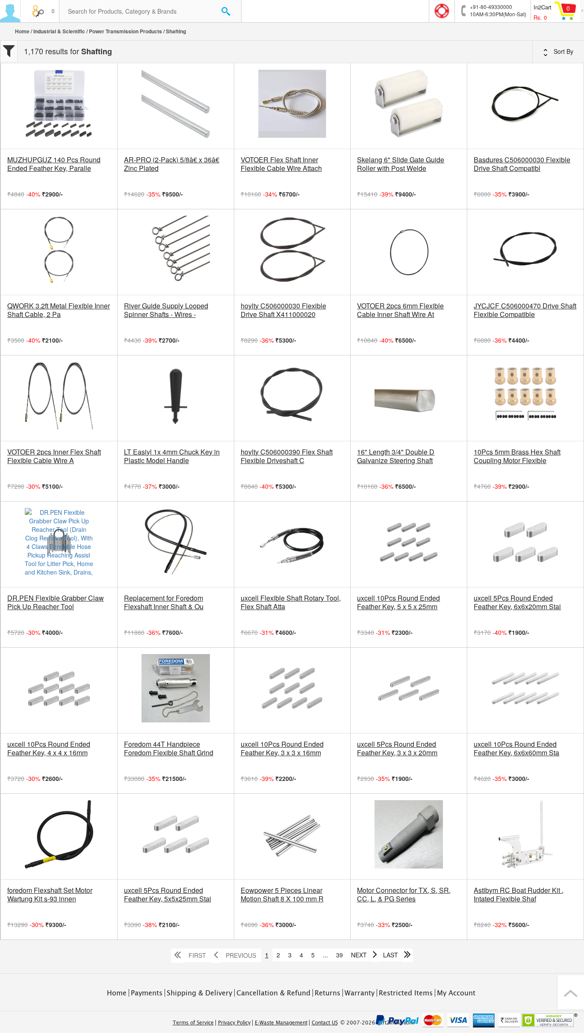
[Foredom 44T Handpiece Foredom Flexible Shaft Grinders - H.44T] (176, 690)
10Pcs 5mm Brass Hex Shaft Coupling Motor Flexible (517, 456)
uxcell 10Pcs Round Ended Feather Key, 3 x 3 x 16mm (282, 748)
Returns (327, 993)
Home (22, 31)
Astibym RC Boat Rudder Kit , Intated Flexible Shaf (518, 894)
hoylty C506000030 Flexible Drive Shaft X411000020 (283, 310)
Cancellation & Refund (273, 993)
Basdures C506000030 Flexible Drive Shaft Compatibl (522, 164)
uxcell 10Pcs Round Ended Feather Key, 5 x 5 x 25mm (398, 602)
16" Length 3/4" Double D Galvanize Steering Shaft (395, 456)
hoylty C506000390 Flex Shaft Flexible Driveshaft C (287, 456)
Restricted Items (406, 993)
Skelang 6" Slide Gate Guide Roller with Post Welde (400, 164)
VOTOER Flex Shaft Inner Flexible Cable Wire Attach (281, 164)
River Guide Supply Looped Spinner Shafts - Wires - (166, 310)
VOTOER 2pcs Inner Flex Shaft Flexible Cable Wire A (54, 456)
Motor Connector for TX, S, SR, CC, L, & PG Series (404, 894)
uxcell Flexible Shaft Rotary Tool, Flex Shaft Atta (291, 602)
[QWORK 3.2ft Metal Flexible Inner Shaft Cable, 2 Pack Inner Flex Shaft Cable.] (59, 252)
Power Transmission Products (125, 31)
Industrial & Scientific (59, 31)
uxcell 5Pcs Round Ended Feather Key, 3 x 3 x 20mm (397, 748)
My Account (456, 993)
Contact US (325, 1023)
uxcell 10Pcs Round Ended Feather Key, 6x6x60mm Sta (516, 748)
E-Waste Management (281, 1023)
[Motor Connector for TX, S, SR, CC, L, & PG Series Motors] (409, 836)
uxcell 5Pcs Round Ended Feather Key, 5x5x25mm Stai (167, 894)
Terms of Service (193, 1023)
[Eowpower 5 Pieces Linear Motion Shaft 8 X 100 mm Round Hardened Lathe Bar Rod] (292, 836)
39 (339, 955)
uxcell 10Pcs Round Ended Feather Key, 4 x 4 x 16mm (48, 748)
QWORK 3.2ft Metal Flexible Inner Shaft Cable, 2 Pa (58, 310)
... (325, 955)
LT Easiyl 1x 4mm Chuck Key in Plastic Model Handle (172, 456)
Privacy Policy (234, 1023)
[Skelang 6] (409, 106)
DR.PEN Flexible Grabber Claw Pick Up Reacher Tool (55, 602)
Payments (146, 993)
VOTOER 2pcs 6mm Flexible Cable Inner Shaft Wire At (400, 310)
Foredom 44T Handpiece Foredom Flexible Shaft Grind (168, 748)
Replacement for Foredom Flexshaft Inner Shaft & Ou (164, 602)
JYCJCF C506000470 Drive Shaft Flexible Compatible (525, 310)
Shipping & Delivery (199, 993)
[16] (409, 398)
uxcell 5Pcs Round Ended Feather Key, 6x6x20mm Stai (517, 602)
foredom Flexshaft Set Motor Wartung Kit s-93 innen (49, 894)
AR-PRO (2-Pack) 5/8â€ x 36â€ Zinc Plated (171, 164)
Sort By (562, 51)
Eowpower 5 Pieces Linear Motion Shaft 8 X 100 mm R (282, 894)
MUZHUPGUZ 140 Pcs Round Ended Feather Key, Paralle (53, 164)
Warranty (360, 993)
